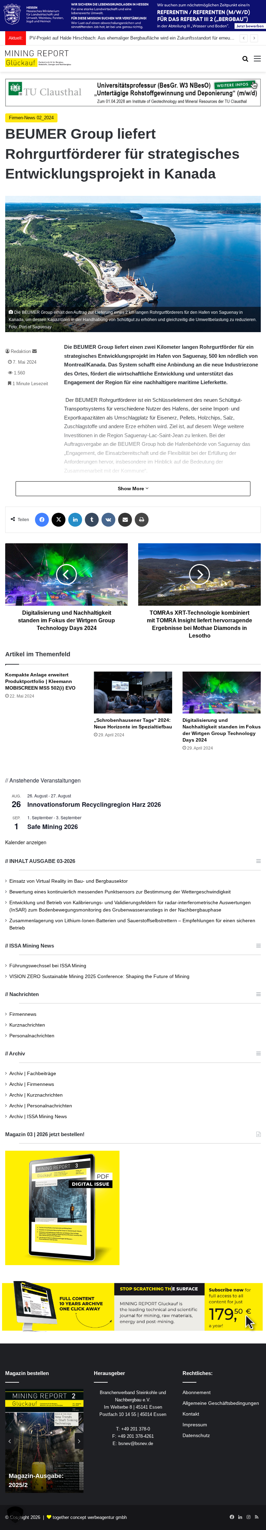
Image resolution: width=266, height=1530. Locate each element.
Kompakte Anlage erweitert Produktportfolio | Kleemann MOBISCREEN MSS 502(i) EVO (40, 681)
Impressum (195, 1424)
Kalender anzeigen (25, 842)
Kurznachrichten (27, 1025)
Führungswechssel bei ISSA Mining (47, 965)
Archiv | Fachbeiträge (32, 1073)
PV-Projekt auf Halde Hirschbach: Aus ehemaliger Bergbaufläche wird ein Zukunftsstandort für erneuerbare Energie (144, 38)
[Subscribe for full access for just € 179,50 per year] (133, 1306)
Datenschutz (196, 1435)
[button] (15, 1514)
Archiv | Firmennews (31, 1084)
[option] (44, 1441)
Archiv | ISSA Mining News (38, 1116)
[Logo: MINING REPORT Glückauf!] (38, 58)
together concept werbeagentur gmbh (90, 1517)
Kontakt (191, 1414)
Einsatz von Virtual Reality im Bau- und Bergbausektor (68, 881)
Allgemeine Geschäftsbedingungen (221, 1403)
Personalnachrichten (31, 1035)
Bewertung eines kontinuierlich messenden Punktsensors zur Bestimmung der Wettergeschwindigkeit (120, 891)
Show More (131, 488)
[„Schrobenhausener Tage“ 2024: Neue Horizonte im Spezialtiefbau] (133, 692)
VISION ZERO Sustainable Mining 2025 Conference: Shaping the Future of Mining (99, 976)
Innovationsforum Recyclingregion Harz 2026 (94, 804)
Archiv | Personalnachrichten (40, 1105)
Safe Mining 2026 (52, 826)
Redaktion (21, 351)
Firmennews (22, 1014)
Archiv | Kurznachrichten (36, 1095)
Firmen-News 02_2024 (31, 117)
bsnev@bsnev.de (135, 1443)
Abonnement (197, 1392)
